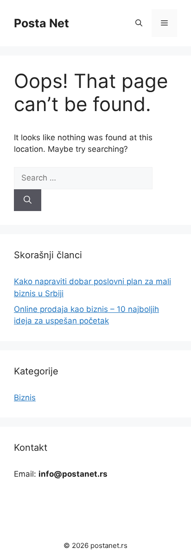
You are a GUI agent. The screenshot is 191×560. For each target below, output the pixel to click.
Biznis (25, 397)
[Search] (27, 200)
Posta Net (41, 23)
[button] (139, 23)
